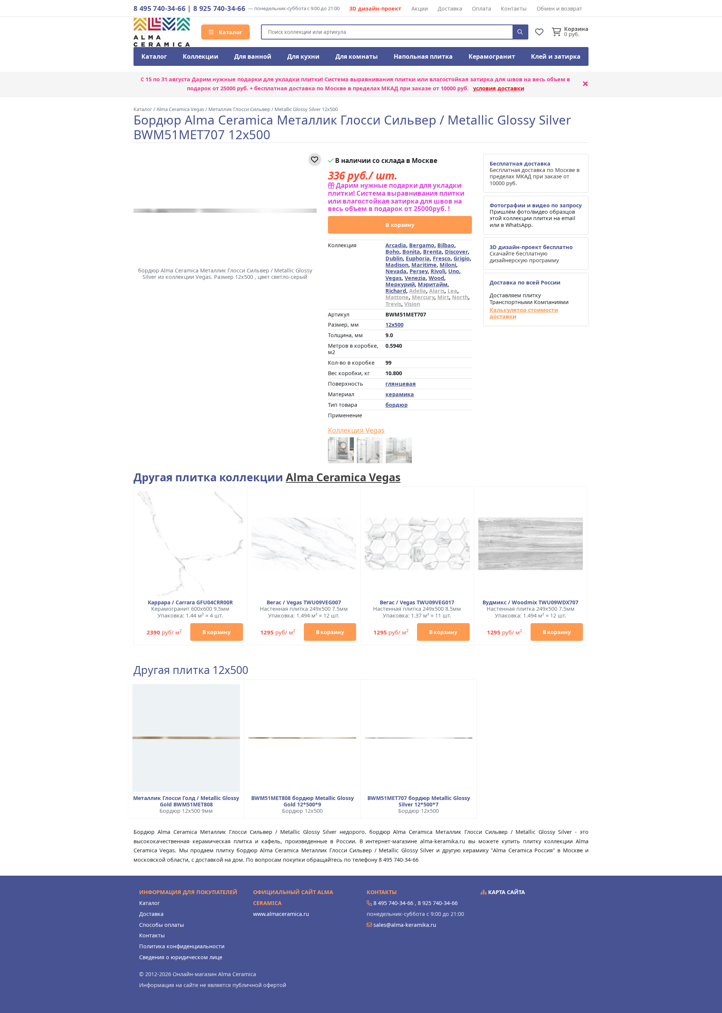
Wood (436, 277)
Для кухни (303, 56)
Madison (396, 264)
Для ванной (253, 56)
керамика (399, 394)
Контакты (513, 8)
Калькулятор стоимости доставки (524, 313)
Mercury (423, 297)
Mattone (397, 297)
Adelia (417, 290)
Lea (452, 290)
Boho (392, 251)
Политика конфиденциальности (181, 946)
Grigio (462, 258)
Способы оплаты (161, 924)
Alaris (436, 290)
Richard (395, 290)
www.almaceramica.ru (281, 913)
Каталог (229, 32)
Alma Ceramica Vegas (343, 477)
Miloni (448, 264)
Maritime (424, 264)
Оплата (481, 8)
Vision (412, 303)
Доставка (450, 8)
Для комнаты (356, 56)
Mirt (443, 297)
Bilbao (445, 245)
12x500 (394, 324)
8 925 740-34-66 (219, 8)
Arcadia (395, 245)
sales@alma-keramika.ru (404, 924)
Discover (456, 251)
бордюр (396, 404)
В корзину (399, 224)
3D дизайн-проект (375, 8)
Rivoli (438, 271)
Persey (419, 271)
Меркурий (400, 284)
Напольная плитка (423, 56)
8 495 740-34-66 (159, 8)
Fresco (441, 258)
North (460, 297)
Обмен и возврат (559, 8)
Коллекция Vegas (356, 430)
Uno (453, 271)
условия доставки (498, 88)
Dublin (394, 258)
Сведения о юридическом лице (180, 957)
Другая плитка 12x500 (190, 670)
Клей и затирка (556, 56)
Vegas (393, 277)
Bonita (411, 251)
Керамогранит (492, 56)
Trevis (393, 303)
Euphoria (418, 258)
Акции (419, 8)
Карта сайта (506, 892)
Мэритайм (432, 284)
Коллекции (200, 56)
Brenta (432, 251)
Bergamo (421, 245)
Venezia (415, 277)
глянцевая (400, 383)
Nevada (396, 271)
